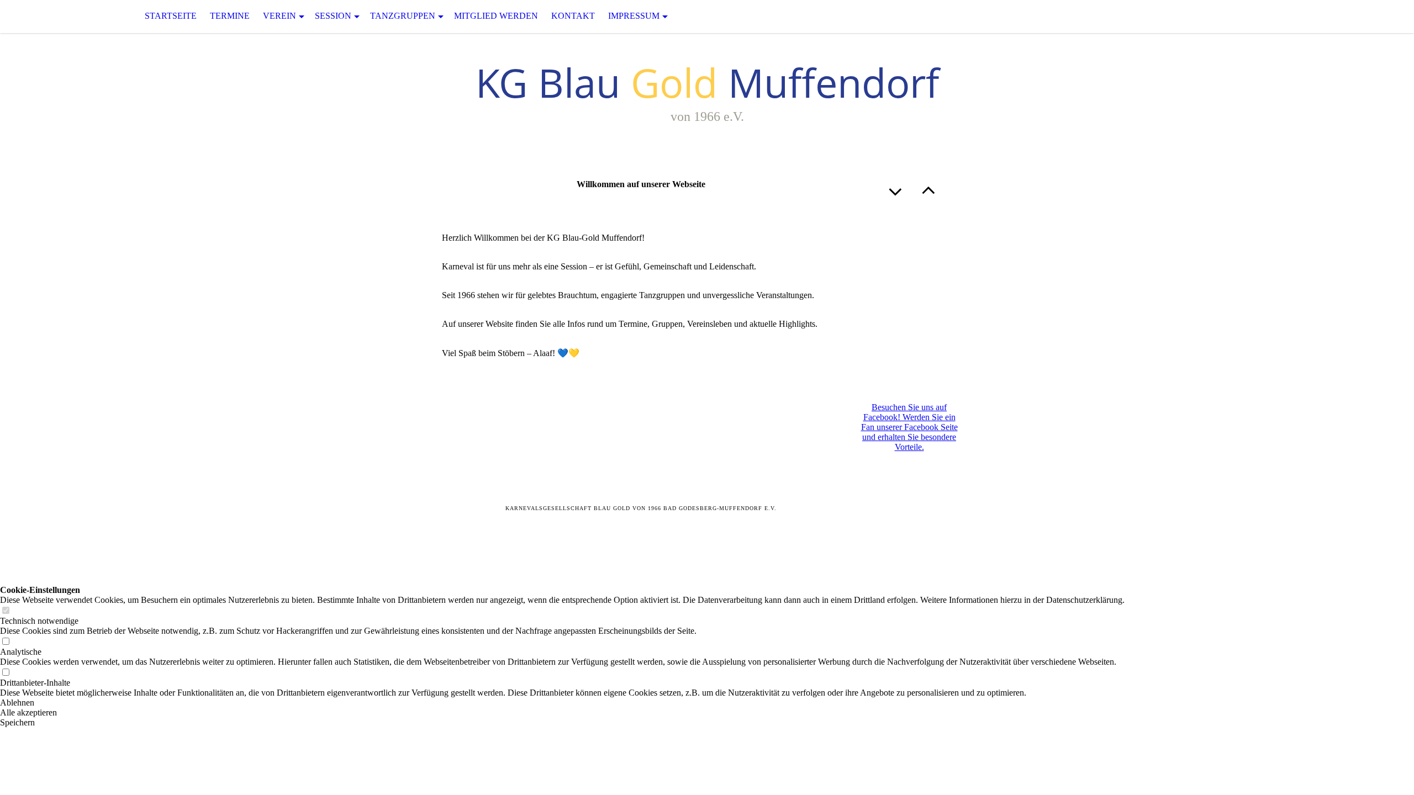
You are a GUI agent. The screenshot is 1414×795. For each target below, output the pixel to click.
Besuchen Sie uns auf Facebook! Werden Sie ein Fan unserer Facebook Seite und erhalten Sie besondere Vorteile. (909, 427)
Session (333, 15)
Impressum (633, 15)
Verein (279, 15)
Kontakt (573, 15)
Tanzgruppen (402, 15)
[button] (562, 703)
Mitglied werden (496, 15)
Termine (230, 15)
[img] (55, 16)
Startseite (171, 15)
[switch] (5, 611)
